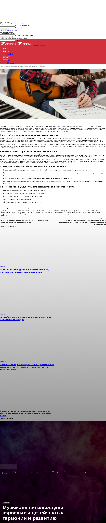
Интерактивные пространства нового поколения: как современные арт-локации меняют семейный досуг (25, 413)
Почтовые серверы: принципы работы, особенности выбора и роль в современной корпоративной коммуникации (27, 366)
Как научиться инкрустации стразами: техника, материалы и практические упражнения (24, 271)
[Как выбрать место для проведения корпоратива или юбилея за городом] (27, 296)
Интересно (6, 502)
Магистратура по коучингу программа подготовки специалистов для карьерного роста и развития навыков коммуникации (82, 222)
